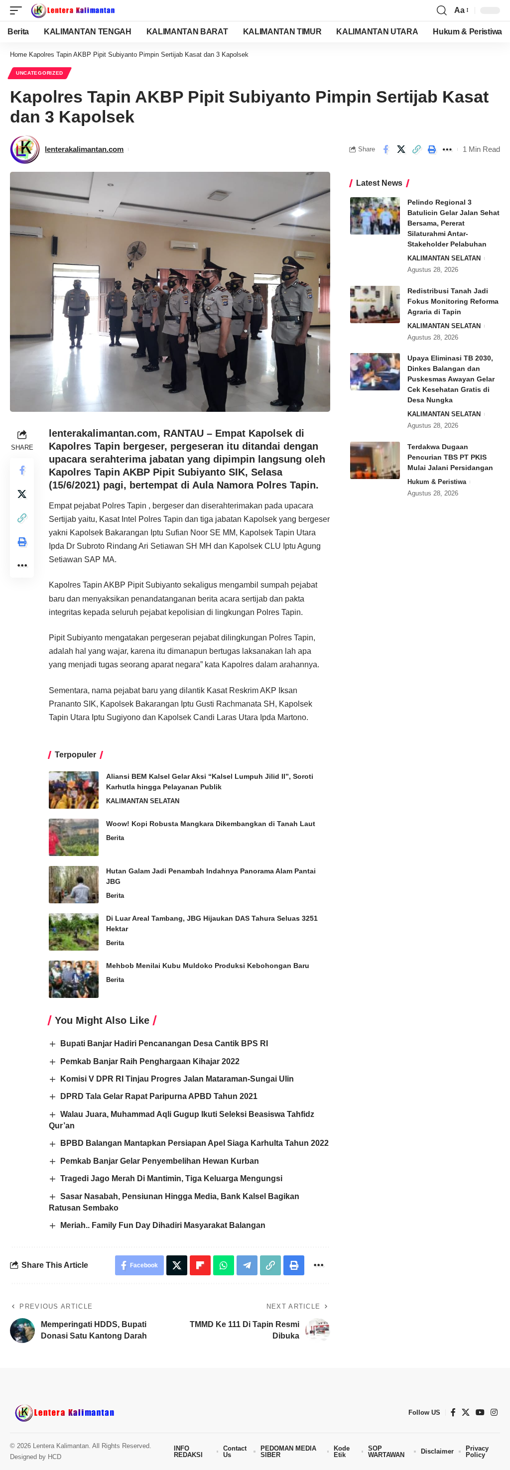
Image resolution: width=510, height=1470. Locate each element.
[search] (441, 10)
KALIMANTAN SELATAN (142, 801)
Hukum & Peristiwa (436, 482)
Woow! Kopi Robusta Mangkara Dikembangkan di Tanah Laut (210, 824)
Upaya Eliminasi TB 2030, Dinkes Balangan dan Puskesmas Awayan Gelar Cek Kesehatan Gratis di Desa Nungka (451, 379)
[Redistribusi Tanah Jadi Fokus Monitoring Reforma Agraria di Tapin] (375, 304)
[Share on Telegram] (247, 1265)
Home (18, 54)
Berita (115, 838)
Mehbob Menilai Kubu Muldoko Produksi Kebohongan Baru (207, 966)
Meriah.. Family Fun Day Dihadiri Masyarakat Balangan (162, 1225)
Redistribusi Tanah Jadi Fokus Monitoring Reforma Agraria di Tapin (453, 301)
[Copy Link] (416, 149)
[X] (465, 1412)
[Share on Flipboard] (200, 1265)
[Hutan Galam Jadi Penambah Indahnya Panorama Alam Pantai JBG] (74, 884)
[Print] (432, 149)
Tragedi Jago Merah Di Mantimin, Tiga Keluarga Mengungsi (173, 1178)
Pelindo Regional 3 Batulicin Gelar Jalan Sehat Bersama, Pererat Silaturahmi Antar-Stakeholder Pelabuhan (453, 223)
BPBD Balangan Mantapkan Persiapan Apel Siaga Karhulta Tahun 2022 (194, 1143)
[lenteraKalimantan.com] (72, 10)
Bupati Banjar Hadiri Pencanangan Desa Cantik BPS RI (164, 1043)
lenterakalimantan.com (84, 149)
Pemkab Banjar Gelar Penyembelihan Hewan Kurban (159, 1161)
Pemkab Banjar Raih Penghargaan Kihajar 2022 (150, 1061)
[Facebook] (453, 1412)
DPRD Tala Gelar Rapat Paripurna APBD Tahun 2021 (158, 1096)
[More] (447, 149)
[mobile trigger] (18, 10)
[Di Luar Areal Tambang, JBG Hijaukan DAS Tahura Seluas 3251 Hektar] (74, 932)
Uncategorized (39, 73)
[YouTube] (480, 1412)
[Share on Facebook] (385, 149)
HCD (54, 1457)
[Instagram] (494, 1412)
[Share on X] (401, 149)
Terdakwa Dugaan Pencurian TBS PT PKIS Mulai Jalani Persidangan (450, 457)
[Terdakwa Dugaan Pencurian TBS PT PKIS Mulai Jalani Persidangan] (375, 460)
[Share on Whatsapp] (223, 1265)
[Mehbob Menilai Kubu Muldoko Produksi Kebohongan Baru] (74, 979)
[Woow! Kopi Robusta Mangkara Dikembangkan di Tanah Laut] (74, 837)
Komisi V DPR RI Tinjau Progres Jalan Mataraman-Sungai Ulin (177, 1079)
